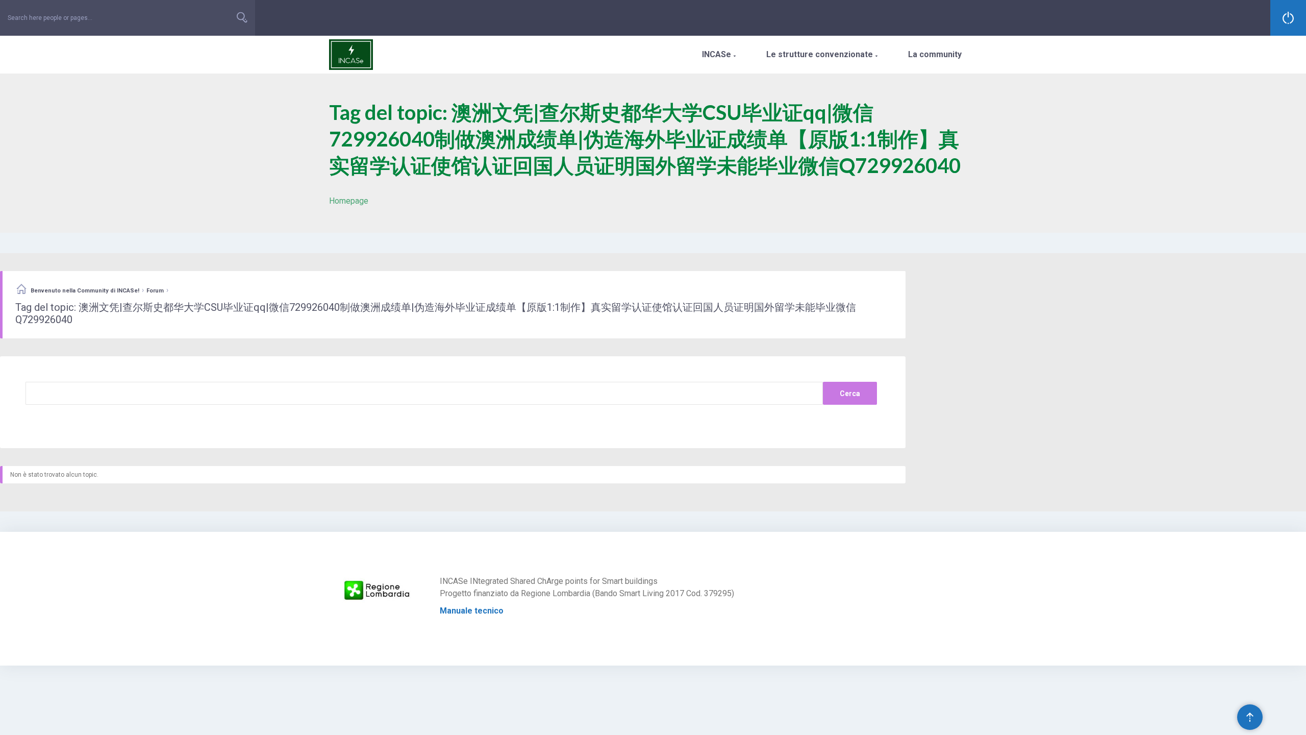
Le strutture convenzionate (821, 54)
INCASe (719, 54)
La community (935, 54)
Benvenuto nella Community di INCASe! (85, 290)
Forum (155, 290)
